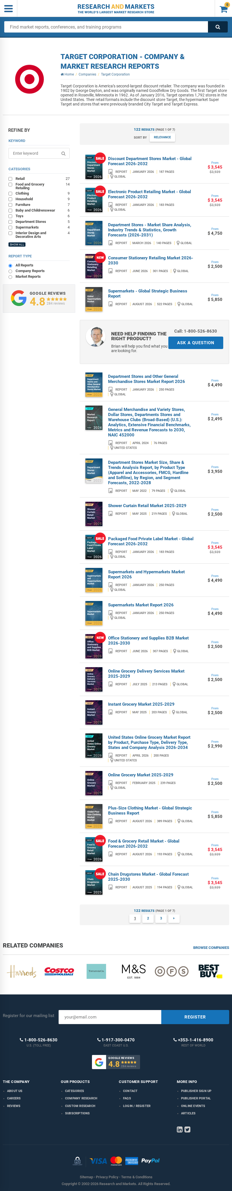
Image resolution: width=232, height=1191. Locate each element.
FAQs (127, 1098)
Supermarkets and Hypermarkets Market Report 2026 (146, 574)
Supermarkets (42, 227)
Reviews (13, 1106)
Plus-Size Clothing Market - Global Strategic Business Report (150, 811)
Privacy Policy (107, 1177)
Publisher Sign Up (196, 1091)
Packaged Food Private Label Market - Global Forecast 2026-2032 (151, 541)
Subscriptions (77, 1113)
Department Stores (42, 221)
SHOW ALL (17, 244)
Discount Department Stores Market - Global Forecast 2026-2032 (150, 161)
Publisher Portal (196, 1098)
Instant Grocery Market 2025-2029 (141, 704)
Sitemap (86, 1177)
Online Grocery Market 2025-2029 (140, 775)
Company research (81, 1098)
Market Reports (28, 276)
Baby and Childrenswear (42, 210)
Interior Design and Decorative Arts (42, 234)
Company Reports (30, 271)
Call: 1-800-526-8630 (195, 331)
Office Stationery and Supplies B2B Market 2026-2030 (148, 641)
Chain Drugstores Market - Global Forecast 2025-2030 (148, 877)
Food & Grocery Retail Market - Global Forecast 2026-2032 (143, 844)
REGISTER (195, 1017)
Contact (130, 1091)
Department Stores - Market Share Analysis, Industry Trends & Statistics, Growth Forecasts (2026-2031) (149, 230)
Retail (42, 178)
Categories (74, 1091)
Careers (14, 1098)
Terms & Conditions (136, 1177)
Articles (188, 1113)
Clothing (42, 193)
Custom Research (80, 1106)
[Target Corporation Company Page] (29, 79)
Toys (42, 216)
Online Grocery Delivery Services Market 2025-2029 (146, 674)
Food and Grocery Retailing (42, 186)
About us (15, 1091)
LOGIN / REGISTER (137, 1106)
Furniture (42, 204)
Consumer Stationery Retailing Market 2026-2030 (150, 260)
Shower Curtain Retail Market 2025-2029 (147, 505)
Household (42, 199)
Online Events (193, 1106)
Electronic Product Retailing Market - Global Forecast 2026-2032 (149, 194)
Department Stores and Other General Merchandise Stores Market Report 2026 (146, 379)
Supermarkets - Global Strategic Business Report (147, 293)
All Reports (24, 265)
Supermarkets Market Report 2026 (141, 605)
